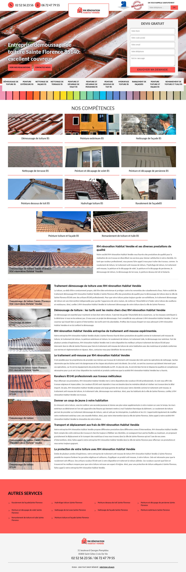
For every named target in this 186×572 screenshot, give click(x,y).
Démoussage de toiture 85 (10, 83)
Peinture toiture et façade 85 (155, 84)
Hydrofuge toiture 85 (123, 83)
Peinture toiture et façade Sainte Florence (72, 518)
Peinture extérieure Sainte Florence (155, 510)
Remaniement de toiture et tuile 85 (173, 83)
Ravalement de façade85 (139, 83)
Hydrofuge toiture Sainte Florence (68, 503)
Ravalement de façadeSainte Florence (27, 503)
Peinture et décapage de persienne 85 (92, 84)
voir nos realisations (19, 67)
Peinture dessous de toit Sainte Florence (114, 503)
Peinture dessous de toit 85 (108, 84)
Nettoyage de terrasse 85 (57, 83)
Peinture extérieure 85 (26, 83)
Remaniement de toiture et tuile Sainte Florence (28, 519)
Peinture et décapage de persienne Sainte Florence (158, 504)
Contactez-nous (43, 67)
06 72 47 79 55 (50, 5)
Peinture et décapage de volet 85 (73, 84)
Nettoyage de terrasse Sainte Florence (70, 510)
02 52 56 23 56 (24, 5)
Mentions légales (107, 567)
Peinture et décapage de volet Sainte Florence (27, 511)
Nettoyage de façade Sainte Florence (113, 510)
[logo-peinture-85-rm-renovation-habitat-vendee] (88, 10)
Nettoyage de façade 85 (41, 83)
